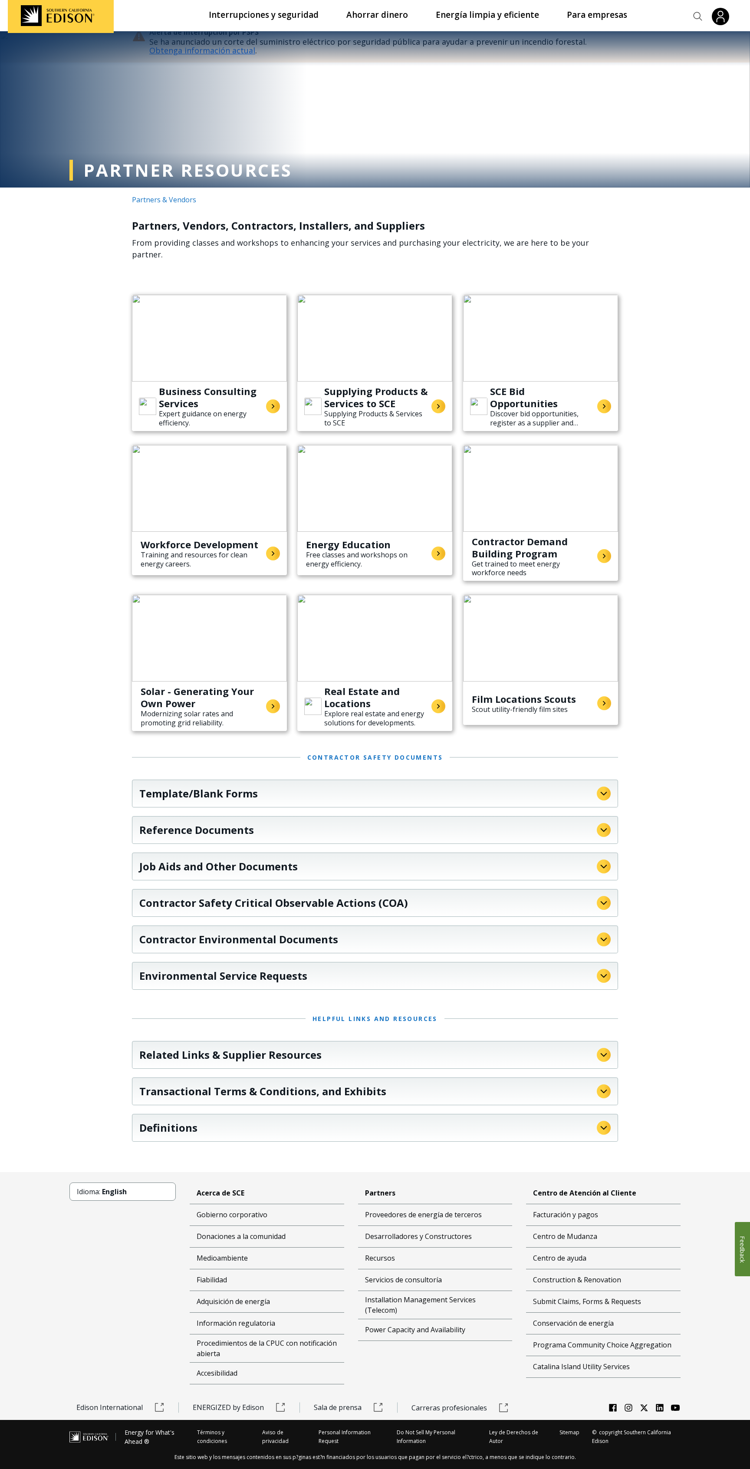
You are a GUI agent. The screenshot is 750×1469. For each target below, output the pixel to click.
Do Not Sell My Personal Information (426, 1437)
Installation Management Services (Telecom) (420, 1305)
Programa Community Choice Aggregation (602, 1345)
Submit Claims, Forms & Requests (587, 1301)
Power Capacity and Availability (415, 1329)
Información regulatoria (236, 1323)
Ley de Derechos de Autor (513, 1437)
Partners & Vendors (164, 199)
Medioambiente (222, 1258)
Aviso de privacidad (275, 1437)
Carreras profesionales (449, 1408)
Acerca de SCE (220, 1193)
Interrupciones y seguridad (264, 14)
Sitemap (569, 1432)
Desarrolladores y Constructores (418, 1236)
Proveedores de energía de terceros (423, 1214)
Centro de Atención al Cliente (584, 1193)
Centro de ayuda (559, 1258)
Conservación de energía (573, 1323)
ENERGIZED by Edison (228, 1407)
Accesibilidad (217, 1373)
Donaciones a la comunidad (241, 1236)
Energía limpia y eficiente (487, 14)
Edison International (109, 1407)
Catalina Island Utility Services (581, 1366)
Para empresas (597, 14)
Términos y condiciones (212, 1437)
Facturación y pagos (565, 1214)
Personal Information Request (345, 1437)
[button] (698, 16)
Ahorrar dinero (377, 14)
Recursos (380, 1258)
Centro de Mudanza (565, 1236)
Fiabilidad (212, 1280)
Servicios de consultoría (403, 1280)
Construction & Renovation (577, 1280)
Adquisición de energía (233, 1301)
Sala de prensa (338, 1407)
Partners (380, 1193)
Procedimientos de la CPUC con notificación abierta (267, 1348)
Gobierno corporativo (232, 1214)
